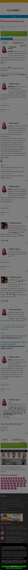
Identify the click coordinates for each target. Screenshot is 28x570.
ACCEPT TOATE (14, 566)
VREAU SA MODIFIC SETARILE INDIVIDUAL (14, 568)
